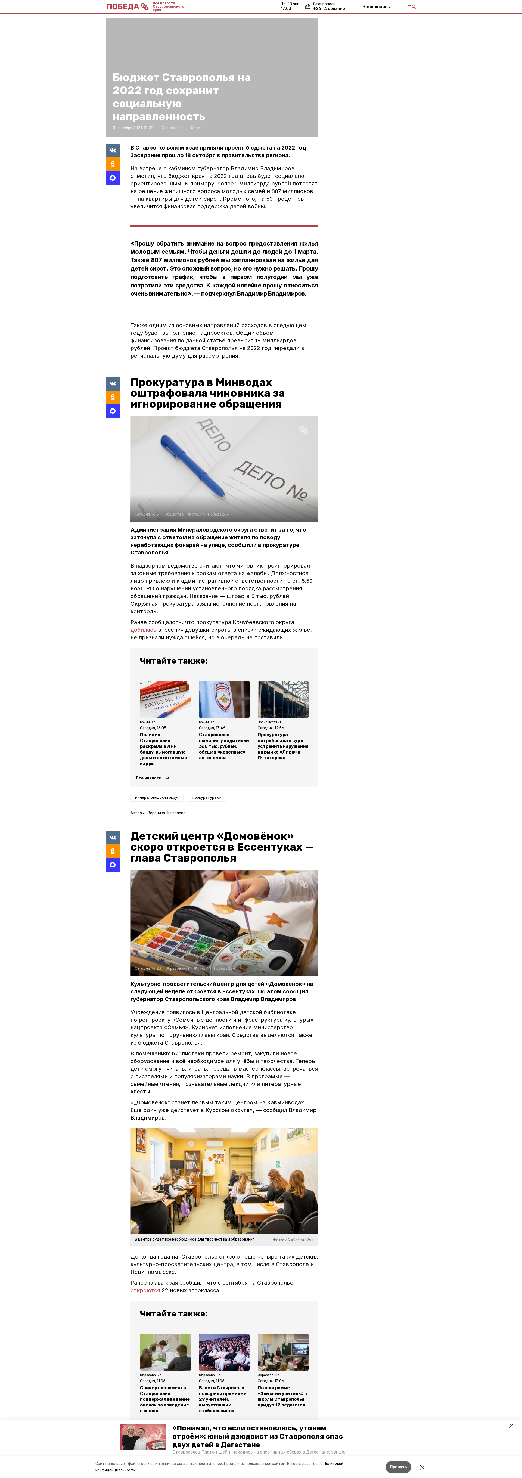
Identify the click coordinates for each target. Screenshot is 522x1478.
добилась (143, 630)
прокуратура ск (206, 797)
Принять (398, 1467)
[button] (143, 1437)
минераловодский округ (157, 797)
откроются (145, 1290)
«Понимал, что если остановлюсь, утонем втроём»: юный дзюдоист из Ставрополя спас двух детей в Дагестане (257, 1436)
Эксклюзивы (376, 6)
